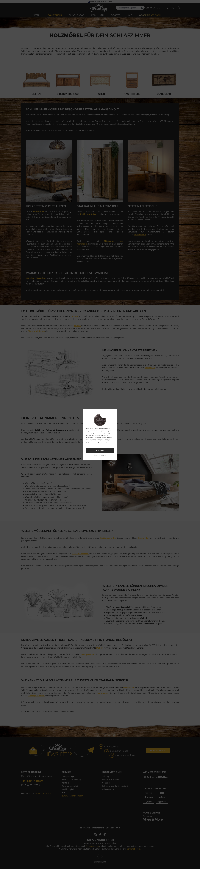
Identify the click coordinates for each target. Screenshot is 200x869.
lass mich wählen (100, 455)
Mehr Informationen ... (104, 443)
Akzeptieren (100, 450)
